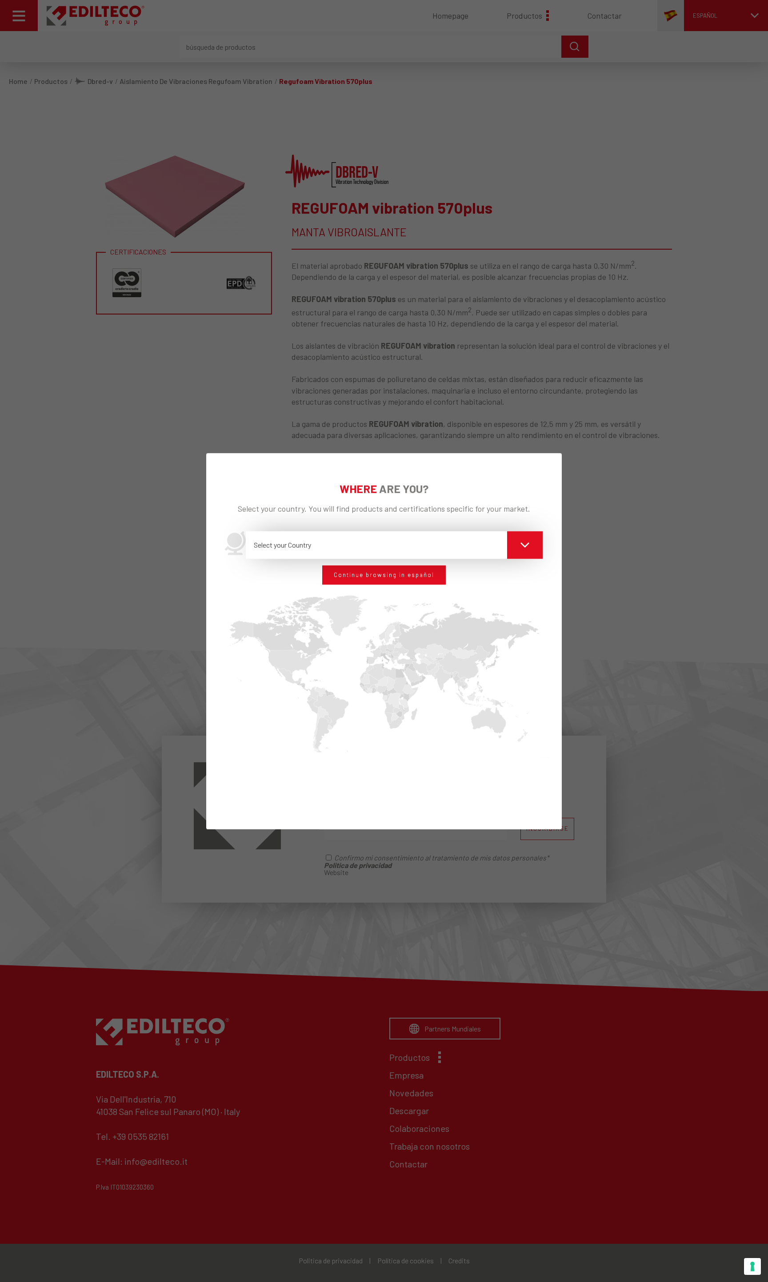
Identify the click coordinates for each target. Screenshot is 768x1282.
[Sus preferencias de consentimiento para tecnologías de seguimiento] (752, 1266)
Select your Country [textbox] (282, 545)
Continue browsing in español (384, 574)
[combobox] (394, 545)
